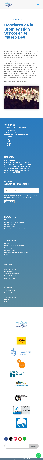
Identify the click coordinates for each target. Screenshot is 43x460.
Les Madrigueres (10, 224)
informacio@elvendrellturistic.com (16, 134)
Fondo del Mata (9, 226)
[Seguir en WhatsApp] (24, 439)
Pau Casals (8, 271)
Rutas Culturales (10, 278)
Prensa (6, 299)
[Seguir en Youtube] (20, 439)
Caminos (7, 231)
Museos (7, 267)
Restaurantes (8, 293)
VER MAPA (8, 136)
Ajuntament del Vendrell (21, 459)
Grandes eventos (10, 269)
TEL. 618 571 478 (10, 132)
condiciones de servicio (25, 197)
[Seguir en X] (11, 439)
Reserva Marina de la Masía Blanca (16, 229)
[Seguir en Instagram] (15, 439)
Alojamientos (8, 295)
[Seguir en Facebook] (6, 439)
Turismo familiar (9, 290)
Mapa (6, 301)
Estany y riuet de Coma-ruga (14, 222)
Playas (6, 220)
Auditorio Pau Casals (11, 273)
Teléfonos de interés (11, 297)
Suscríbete (9, 201)
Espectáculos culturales (12, 276)
